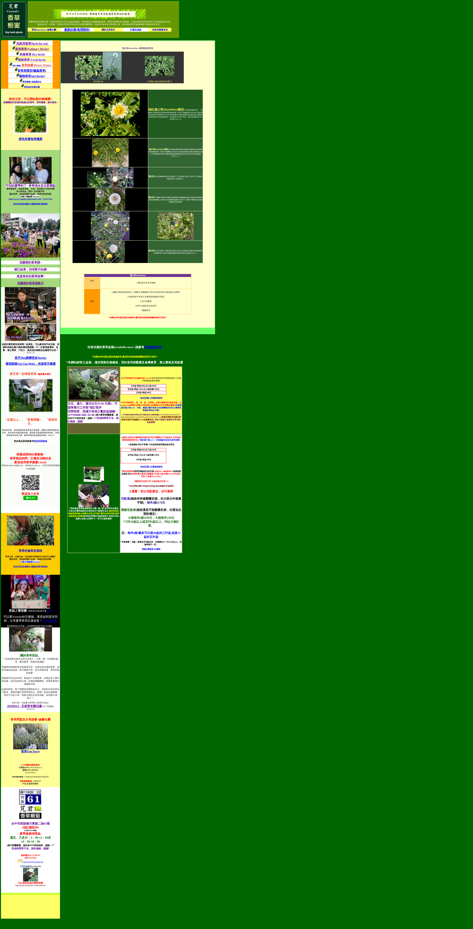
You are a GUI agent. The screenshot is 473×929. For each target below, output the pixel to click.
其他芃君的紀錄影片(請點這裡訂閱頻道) (30, 204)
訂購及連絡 (135, 29)
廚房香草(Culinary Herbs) (32, 49)
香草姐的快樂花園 (32, 87)
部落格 (49, 611)
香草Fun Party (30, 751)
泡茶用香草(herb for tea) (32, 43)
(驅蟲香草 (39, 70)
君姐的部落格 (40, 441)
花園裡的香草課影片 (30, 283)
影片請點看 (49, 620)
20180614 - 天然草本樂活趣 (24, 706)
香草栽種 (26, 82)
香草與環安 (25, 70)
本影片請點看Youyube (30, 562)
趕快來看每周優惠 (30, 139)
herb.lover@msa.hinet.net (32, 862)
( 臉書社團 (44, 29)
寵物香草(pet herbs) (32, 76)
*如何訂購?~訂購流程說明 (151, 398)
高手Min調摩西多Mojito (30, 357)
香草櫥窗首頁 (153, 347)
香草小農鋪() (31, 66)
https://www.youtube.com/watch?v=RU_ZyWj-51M (30, 199)
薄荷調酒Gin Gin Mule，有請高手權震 (30, 363)
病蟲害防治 (36, 82)
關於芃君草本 (108, 29)
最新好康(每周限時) (77, 29)
